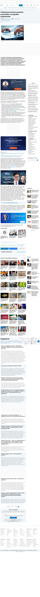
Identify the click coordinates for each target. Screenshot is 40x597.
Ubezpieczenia (9, 532)
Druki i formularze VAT (31, 135)
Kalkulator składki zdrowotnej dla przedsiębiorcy (32, 117)
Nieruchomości (29, 7)
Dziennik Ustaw (15, 540)
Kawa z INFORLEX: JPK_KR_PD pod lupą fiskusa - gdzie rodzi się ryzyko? (32, 111)
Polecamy (29, 257)
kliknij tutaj (17, 521)
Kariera (24, 550)
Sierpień (35, 158)
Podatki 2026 (29, 188)
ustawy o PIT (10, 95)
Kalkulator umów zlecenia (31, 121)
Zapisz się (13, 517)
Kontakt (28, 550)
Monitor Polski (15, 541)
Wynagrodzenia (9, 531)
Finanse (34, 532)
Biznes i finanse (22, 530)
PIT (21, 197)
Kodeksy (15, 546)
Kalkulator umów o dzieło (31, 122)
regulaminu (13, 515)
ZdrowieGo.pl (34, 540)
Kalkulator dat (30, 129)
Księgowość (5, 7)
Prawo (18, 7)
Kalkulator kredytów (31, 124)
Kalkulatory (31, 115)
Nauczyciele (8, 542)
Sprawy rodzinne (16, 530)
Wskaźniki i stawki (29, 539)
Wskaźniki (31, 138)
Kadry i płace (2, 544)
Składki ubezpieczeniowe (29, 542)
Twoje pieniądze (22, 7)
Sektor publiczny (14, 7)
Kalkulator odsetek (22, 543)
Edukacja (33, 7)
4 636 (16, 506)
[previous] (8, 506)
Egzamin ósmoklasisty (10, 546)
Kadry (8, 7)
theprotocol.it (34, 545)
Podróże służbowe (28, 543)
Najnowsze (33, 84)
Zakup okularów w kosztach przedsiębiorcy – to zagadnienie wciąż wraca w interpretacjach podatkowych (32, 95)
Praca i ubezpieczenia (22, 532)
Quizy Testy (29, 152)
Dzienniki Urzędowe (16, 542)
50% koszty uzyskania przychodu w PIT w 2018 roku (10, 156)
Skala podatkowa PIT (31, 144)
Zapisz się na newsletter (22, 245)
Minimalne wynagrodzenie (29, 541)
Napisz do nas (14, 245)
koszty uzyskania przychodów (15, 210)
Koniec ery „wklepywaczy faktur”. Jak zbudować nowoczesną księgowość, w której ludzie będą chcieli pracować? (33, 87)
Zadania (2, 542)
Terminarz (31, 158)
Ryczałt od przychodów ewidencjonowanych (31, 147)
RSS (26, 550)
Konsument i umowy (16, 532)
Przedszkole (8, 540)
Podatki (1, 530)
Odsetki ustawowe (28, 544)
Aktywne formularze (33, 131)
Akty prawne (15, 539)
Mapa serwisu (35, 550)
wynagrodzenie (16, 108)
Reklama (31, 550)
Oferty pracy (34, 546)
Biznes (11, 7)
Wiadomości (34, 530)
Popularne (30, 84)
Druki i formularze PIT (31, 134)
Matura (8, 545)
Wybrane (37, 84)
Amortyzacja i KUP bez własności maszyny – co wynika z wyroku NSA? (33, 109)
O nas (1, 550)
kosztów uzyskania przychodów (11, 165)
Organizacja (2, 540)
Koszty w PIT (30, 145)
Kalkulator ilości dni (31, 128)
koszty (6, 102)
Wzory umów (34, 543)
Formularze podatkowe (36, 544)
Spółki (20, 531)
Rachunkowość (30, 132)
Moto (25, 7)
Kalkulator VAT (22, 542)
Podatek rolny (30, 150)
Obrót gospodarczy (3, 532)
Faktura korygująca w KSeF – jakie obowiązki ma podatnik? (33, 102)
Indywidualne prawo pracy (10, 530)
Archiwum (34, 541)
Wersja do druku (5, 245)
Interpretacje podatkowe (31, 153)
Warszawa (18, 143)
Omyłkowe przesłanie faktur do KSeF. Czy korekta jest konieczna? (33, 104)
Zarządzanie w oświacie (10, 544)
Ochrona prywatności (6, 550)
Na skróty (34, 539)
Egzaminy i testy (9, 543)
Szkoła (8, 541)
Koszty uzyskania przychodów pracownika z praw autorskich (11, 155)
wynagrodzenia (16, 109)
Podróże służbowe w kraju (29, 540)
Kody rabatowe (35, 542)
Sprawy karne (15, 531)
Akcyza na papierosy (31, 151)
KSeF (35, 7)
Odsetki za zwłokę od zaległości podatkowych (32, 143)
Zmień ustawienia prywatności (14, 550)
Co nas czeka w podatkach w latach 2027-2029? (33, 89)
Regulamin (20, 550)
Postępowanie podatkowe (31, 133)
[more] (14, 242)
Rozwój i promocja (3, 543)
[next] (18, 506)
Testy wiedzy (8, 547)
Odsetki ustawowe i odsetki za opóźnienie (32, 140)
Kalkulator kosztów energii (32, 123)
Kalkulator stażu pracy (22, 544)
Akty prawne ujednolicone (17, 545)
